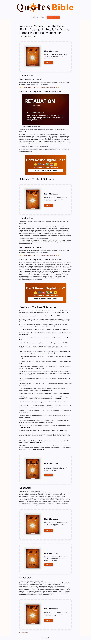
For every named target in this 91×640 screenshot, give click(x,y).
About (42, 17)
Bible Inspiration (24, 632)
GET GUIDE (49, 62)
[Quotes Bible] (45, 7)
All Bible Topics (34, 17)
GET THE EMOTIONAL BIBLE (53, 17)
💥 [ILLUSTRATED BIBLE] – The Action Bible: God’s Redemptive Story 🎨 (39, 87)
